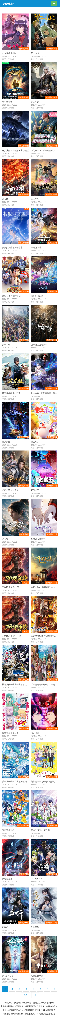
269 (26, 995)
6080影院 (8, 3)
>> (35, 995)
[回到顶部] (39, 1013)
